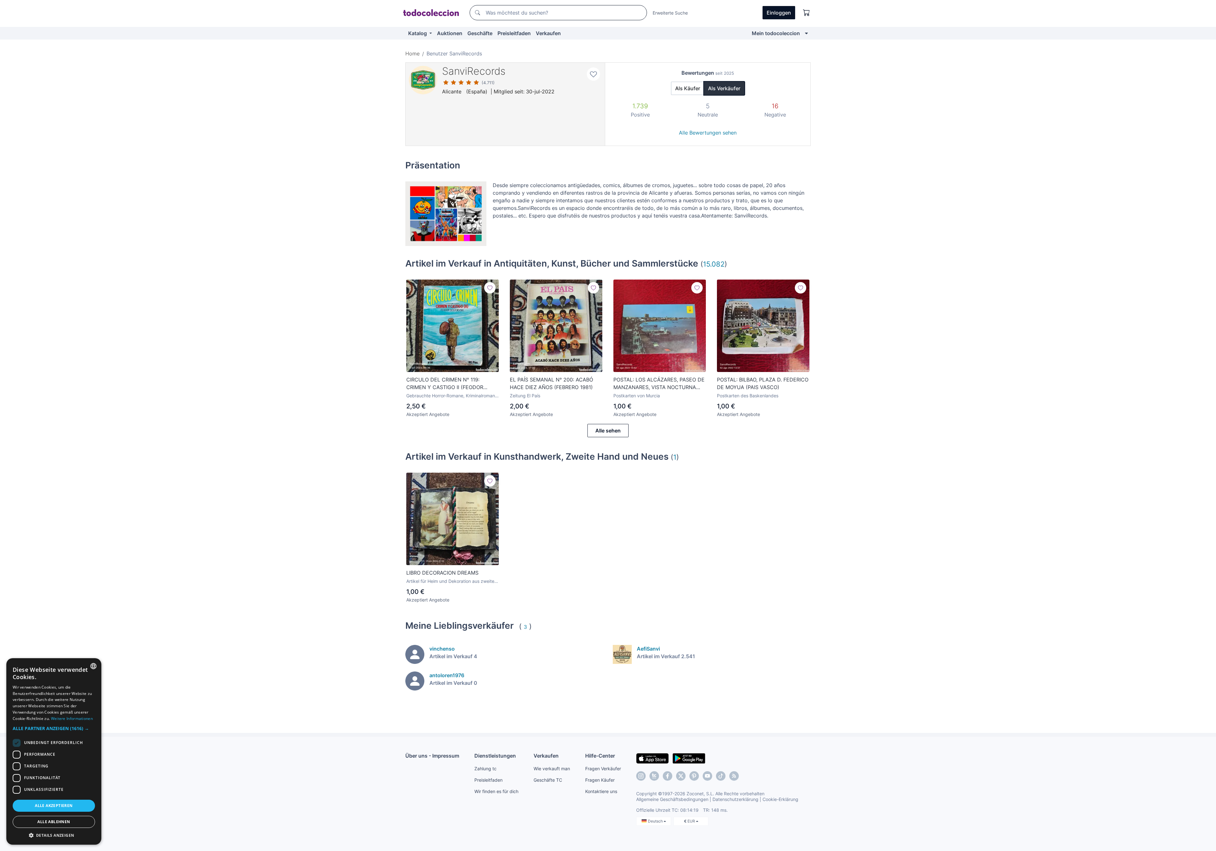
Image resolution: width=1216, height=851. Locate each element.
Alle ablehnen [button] (53, 821)
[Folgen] (490, 287)
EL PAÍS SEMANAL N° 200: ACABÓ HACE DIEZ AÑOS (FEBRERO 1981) (551, 383)
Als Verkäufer (724, 88)
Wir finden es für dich (496, 791)
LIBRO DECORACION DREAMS (442, 573)
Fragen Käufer (600, 780)
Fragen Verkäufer (603, 768)
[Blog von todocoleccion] (734, 776)
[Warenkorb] (806, 13)
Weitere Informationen (72, 718)
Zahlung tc (485, 768)
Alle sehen (608, 430)
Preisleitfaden (514, 33)
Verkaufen (548, 33)
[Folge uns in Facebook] (667, 776)
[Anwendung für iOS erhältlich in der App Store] (652, 758)
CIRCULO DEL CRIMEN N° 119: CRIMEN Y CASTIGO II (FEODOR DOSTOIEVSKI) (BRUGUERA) (444, 383)
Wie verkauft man (552, 768)
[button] (54, 728)
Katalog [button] (418, 33)
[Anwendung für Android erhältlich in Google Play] (689, 758)
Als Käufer (687, 88)
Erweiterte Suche (670, 13)
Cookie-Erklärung (780, 799)
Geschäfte (479, 33)
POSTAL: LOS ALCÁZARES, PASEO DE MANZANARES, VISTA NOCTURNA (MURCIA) (659, 383)
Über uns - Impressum (432, 756)
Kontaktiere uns (601, 791)
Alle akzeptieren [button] (54, 805)
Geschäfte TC (548, 780)
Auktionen (449, 33)
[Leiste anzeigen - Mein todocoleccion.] (806, 33)
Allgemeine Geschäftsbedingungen (672, 799)
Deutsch (656, 821)
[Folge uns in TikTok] (720, 776)
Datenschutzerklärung (735, 799)
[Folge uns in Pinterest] (694, 776)
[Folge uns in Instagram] (641, 776)
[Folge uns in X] (681, 776)
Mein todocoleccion (776, 33)
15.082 (714, 264)
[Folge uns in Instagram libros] (654, 776)
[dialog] (53, 751)
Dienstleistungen (495, 756)
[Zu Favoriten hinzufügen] (593, 74)
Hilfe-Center (600, 756)
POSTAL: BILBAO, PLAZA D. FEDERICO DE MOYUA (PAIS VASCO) (762, 383)
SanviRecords (473, 71)
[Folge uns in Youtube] (707, 776)
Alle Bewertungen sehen (708, 132)
